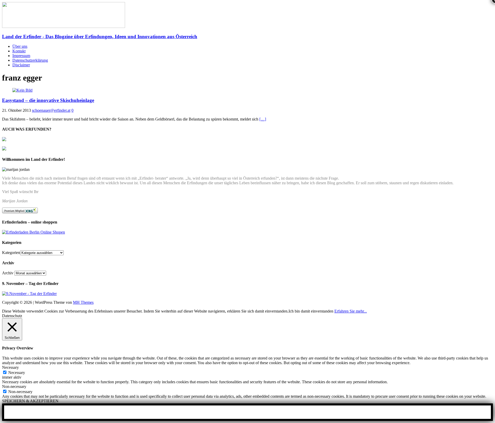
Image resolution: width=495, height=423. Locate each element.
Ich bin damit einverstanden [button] (310, 311)
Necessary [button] (10, 367)
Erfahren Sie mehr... (350, 311)
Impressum (21, 55)
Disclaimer (21, 65)
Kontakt (19, 51)
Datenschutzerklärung (30, 60)
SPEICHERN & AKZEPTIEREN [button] (30, 401)
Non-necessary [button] (14, 386)
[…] (262, 119)
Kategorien (11, 252)
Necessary (16, 372)
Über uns (19, 46)
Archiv (7, 273)
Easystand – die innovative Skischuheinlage (48, 100)
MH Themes (83, 302)
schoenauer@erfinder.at (51, 110)
